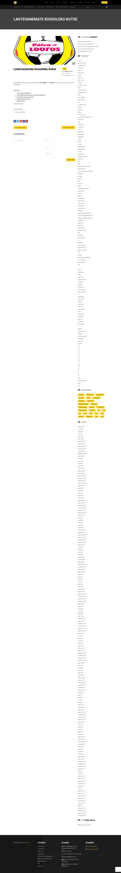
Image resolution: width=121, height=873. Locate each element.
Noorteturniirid (81, 262)
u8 (104, 410)
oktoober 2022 (81, 539)
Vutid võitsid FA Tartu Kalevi (85, 51)
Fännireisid (80, 119)
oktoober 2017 (81, 687)
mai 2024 (80, 493)
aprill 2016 (80, 732)
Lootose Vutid (81, 203)
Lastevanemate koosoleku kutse (35, 69)
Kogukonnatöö (82, 168)
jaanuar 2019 (81, 650)
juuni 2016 (80, 727)
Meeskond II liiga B (30, 7)
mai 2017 (80, 700)
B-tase (79, 75)
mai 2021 (80, 581)
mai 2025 (80, 463)
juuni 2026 (80, 431)
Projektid (80, 284)
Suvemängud (81, 324)
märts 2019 (81, 645)
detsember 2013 (82, 781)
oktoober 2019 (81, 628)
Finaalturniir (81, 124)
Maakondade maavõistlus (84, 213)
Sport (79, 311)
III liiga (79, 141)
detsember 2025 (82, 446)
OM (79, 264)
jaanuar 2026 (81, 443)
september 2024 (82, 483)
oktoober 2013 (81, 783)
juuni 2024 (80, 490)
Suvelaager (81, 321)
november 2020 (82, 596)
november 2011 (82, 800)
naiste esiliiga (82, 407)
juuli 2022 (80, 547)
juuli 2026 (80, 429)
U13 (79, 353)
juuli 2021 (80, 576)
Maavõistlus (81, 220)
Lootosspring (81, 208)
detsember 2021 (82, 564)
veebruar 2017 (81, 707)
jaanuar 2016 (81, 739)
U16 (79, 360)
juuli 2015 (80, 749)
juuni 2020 (80, 608)
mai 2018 (80, 670)
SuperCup (80, 319)
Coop (79, 87)
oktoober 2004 (81, 815)
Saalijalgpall (81, 296)
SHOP (56, 7)
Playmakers (81, 272)
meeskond (90, 401)
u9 (79, 413)
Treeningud (49, 7)
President (80, 282)
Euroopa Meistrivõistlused (84, 117)
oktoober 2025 (81, 451)
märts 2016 (81, 734)
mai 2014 (80, 773)
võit (102, 416)
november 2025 (82, 448)
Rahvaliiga (80, 287)
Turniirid (87, 2)
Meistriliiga (80, 225)
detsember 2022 (82, 535)
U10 (79, 346)
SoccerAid (80, 306)
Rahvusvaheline (82, 292)
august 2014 (81, 768)
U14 (79, 356)
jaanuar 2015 (81, 759)
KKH (79, 161)
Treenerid (92, 410)
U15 (79, 358)
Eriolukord (80, 109)
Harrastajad (81, 134)
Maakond (80, 210)
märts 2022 (81, 557)
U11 (79, 348)
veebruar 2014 (81, 776)
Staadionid (80, 316)
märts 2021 (81, 586)
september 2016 (82, 719)
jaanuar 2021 (81, 591)
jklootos (81, 398)
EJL (79, 102)
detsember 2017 (82, 682)
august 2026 (81, 426)
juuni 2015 (80, 751)
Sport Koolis (81, 314)
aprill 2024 (80, 495)
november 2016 (82, 714)
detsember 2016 (82, 712)
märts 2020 (81, 616)
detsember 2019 (82, 623)
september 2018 (82, 660)
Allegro (79, 70)
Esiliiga (79, 112)
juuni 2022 (80, 549)
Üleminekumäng (82, 380)
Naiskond (72, 2)
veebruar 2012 (81, 798)
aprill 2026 (80, 436)
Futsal (79, 129)
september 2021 (82, 571)
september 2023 (82, 512)
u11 (91, 413)
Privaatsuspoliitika (92, 846)
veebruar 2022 (81, 559)
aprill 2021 (80, 584)
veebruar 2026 (81, 441)
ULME (79, 383)
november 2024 (82, 478)
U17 (79, 363)
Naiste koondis (82, 247)
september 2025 (82, 453)
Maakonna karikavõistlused (85, 215)
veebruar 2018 (81, 677)
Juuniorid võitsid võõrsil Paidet (86, 49)
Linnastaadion (81, 198)
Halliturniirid (81, 132)
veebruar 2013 (81, 791)
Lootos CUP (40, 7)
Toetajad (72, 7)
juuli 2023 (80, 517)
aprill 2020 (80, 613)
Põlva (79, 274)
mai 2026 (80, 434)
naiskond (93, 404)
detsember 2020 (82, 594)
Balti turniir (81, 77)
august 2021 (81, 574)
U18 (79, 365)
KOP (79, 181)
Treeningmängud (82, 336)
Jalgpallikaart (81, 149)
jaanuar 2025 (81, 473)
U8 (78, 373)
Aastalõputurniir (82, 65)
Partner (80, 269)
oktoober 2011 (81, 803)
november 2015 (82, 741)
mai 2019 (80, 640)
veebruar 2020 (81, 618)
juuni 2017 (80, 697)
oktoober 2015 (81, 744)
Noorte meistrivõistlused (84, 257)
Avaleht (46, 2)
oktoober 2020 (81, 599)
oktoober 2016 (81, 717)
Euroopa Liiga (81, 114)
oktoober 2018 (81, 658)
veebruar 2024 (81, 500)
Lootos (93, 2)
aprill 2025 (80, 466)
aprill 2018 (80, 672)
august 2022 (81, 544)
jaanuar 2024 (81, 503)
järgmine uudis (67, 127)
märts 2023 (81, 527)
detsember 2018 (82, 653)
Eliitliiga (80, 107)
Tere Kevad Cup (82, 331)
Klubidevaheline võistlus (84, 166)
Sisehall (80, 301)
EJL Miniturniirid (82, 104)
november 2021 (82, 567)
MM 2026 (80, 235)
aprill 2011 (80, 805)
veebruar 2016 (81, 736)
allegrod (81, 394)
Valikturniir (89, 416)
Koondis (80, 178)
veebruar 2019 (81, 648)
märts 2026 (81, 439)
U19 (79, 368)
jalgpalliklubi (100, 394)
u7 (99, 410)
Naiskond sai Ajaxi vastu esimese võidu (88, 46)
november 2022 (82, 537)
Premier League (82, 279)
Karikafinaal (81, 154)
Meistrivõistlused (82, 230)
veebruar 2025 (81, 471)
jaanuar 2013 (81, 793)
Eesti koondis (81, 100)
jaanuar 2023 (81, 532)
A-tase (79, 60)
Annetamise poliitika (92, 849)
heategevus (90, 394)
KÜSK (79, 186)
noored (92, 407)
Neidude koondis (82, 250)
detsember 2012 (82, 796)
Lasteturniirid (81, 191)
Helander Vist (68, 71)
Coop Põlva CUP (82, 90)
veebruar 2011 (81, 808)
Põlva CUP (80, 277)
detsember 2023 (82, 505)
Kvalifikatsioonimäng (83, 188)
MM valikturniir (81, 237)
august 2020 (81, 603)
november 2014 (82, 761)
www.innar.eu (26, 842)
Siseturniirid (81, 304)
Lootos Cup (41, 846)
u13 (96, 413)
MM (79, 232)
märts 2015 (81, 754)
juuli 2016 (80, 724)
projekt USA (100, 407)
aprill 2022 (80, 554)
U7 (78, 370)
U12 (79, 351)
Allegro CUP (81, 72)
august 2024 (81, 485)
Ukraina (81, 416)
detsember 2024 (82, 475)
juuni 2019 (80, 638)
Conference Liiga (82, 85)
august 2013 (81, 786)
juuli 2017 (80, 695)
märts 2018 (81, 675)
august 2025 (81, 456)
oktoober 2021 (81, 569)
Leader (79, 193)
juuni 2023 (80, 520)
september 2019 (82, 631)
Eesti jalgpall (81, 97)
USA (79, 385)
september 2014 (82, 766)
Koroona (80, 183)
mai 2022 (80, 552)
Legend (79, 196)
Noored (80, 2)
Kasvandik (80, 159)
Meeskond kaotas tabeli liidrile (85, 44)
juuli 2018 (80, 665)
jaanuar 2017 (81, 709)
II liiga (79, 139)
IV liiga (79, 144)
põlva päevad (82, 410)
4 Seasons (40, 866)
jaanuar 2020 (81, 621)
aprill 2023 (80, 525)
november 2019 (82, 626)
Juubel (79, 151)
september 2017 (82, 690)
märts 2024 (81, 498)
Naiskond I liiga (18, 7)
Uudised (58, 2)
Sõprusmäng (81, 309)
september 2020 (82, 601)
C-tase (79, 82)
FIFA (79, 122)
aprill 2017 (80, 702)
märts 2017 (81, 704)
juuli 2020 (80, 606)
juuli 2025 (80, 458)
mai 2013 (80, 788)
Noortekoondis (82, 260)
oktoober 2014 (81, 764)
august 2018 (81, 663)
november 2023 (82, 507)
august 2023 (81, 515)
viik (96, 416)
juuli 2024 (80, 488)
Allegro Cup (41, 853)
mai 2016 (80, 729)
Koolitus (80, 176)
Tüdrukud (80, 341)
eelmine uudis (21, 127)
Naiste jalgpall (81, 245)
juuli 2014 (80, 771)
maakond (81, 401)
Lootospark (63, 7)
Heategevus (81, 136)
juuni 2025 (80, 461)
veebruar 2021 (81, 589)
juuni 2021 (80, 579)
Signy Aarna (81, 299)
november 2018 (82, 655)
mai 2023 (80, 522)
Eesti (79, 95)
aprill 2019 (80, 643)
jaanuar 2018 (81, 680)
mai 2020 (80, 611)
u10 (85, 413)
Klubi (51, 2)
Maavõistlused (41, 861)
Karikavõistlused (82, 156)
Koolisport (80, 173)
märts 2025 (81, 468)
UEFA (79, 378)
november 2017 (82, 685)
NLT (79, 252)
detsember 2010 (82, 810)
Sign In (104, 2)
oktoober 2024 (81, 480)
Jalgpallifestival (82, 146)
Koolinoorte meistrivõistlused (85, 171)
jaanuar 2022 (81, 562)
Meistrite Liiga (81, 228)
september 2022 (82, 542)
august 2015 (81, 746)
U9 (78, 375)
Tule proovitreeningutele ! (84, 41)
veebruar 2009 (81, 813)
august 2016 (81, 722)
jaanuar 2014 (81, 778)
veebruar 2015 (81, 756)
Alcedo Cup (81, 68)
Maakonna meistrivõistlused (85, 218)
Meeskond (64, 2)
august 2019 (81, 633)
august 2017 (81, 692)
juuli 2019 (80, 635)
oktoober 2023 (81, 510)
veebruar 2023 (81, 530)
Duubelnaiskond (82, 92)
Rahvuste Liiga (81, 289)
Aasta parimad (82, 63)
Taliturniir (80, 328)
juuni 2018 (80, 667)
